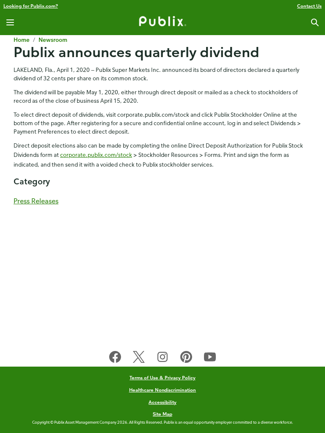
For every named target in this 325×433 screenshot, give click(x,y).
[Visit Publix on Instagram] (162, 358)
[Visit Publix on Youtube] (210, 358)
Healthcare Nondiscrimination (162, 389)
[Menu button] (10, 22)
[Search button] (315, 22)
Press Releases (36, 201)
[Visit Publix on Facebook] (115, 358)
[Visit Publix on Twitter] (139, 358)
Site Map (162, 414)
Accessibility (162, 402)
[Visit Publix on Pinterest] (186, 358)
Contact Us (309, 6)
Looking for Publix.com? (30, 6)
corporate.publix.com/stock (96, 154)
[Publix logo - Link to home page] (162, 22)
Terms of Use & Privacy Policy (162, 377)
